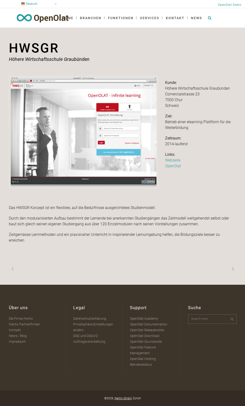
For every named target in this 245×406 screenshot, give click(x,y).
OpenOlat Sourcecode (146, 341)
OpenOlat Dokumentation (148, 324)
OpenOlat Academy (144, 318)
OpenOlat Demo (229, 4)
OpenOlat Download (144, 336)
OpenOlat (173, 166)
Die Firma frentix (21, 318)
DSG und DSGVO (85, 336)
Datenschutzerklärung (89, 318)
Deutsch (31, 4)
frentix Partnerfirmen (24, 324)
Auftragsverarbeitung (89, 341)
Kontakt (15, 330)
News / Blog (18, 336)
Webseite (172, 160)
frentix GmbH (123, 398)
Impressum (17, 341)
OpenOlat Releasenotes (147, 330)
